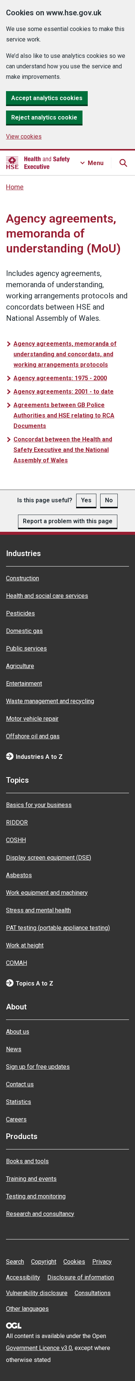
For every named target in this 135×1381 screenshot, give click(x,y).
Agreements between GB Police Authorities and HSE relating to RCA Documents (64, 415)
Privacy (102, 1261)
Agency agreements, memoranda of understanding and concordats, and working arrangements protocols (65, 354)
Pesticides (20, 613)
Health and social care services (47, 595)
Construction (22, 578)
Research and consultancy (40, 1213)
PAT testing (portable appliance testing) (58, 927)
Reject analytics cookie (44, 117)
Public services (26, 648)
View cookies (24, 136)
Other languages (27, 1308)
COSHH (16, 840)
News (13, 1049)
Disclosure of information (80, 1277)
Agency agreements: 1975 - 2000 (60, 378)
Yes (86, 500)
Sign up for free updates (38, 1066)
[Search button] (123, 162)
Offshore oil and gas (33, 736)
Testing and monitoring (36, 1196)
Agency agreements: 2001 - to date (64, 391)
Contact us (20, 1084)
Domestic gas (24, 630)
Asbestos (19, 875)
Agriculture (20, 666)
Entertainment (24, 683)
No (109, 500)
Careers (16, 1119)
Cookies (74, 1261)
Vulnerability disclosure (37, 1293)
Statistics (18, 1101)
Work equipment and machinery (47, 892)
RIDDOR (17, 822)
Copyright (43, 1261)
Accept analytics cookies (46, 98)
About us (17, 1031)
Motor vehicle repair (32, 718)
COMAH (16, 962)
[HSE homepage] (38, 162)
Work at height (25, 945)
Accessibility (23, 1277)
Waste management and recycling (50, 701)
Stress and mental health (38, 910)
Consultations (93, 1293)
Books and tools (27, 1161)
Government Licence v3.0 (39, 1347)
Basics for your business (39, 805)
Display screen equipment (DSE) (48, 857)
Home (15, 187)
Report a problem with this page (67, 521)
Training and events (31, 1178)
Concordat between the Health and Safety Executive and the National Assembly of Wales (63, 450)
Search (15, 1261)
